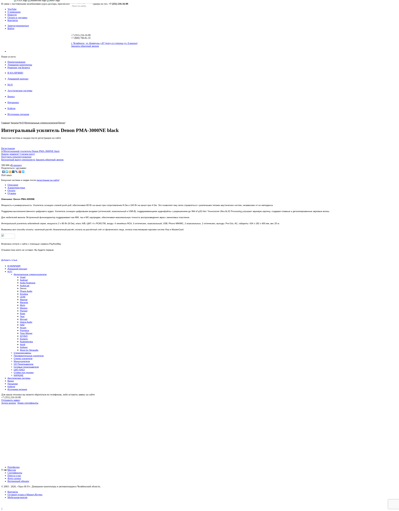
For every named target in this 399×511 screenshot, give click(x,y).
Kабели (11, 108)
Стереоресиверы (22, 353)
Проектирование (16, 62)
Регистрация (8, 148)
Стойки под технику (24, 372)
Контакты (12, 20)
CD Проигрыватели (23, 364)
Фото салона (14, 478)
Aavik (22, 344)
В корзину (16, 165)
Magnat (23, 299)
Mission (23, 308)
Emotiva (24, 294)
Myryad (23, 319)
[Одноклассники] (10, 172)
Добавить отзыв (9, 260)
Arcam (23, 327)
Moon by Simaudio (29, 350)
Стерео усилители (23, 358)
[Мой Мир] (13, 172)
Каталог (15, 123)
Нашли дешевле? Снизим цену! (18, 154)
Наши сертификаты (27, 403)
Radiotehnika (26, 341)
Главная (5, 123)
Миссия (11, 470)
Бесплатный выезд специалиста (18, 159)
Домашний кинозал (17, 78)
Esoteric (24, 339)
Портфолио (13, 467)
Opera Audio (26, 322)
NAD (22, 325)
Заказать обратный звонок (50, 159)
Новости (12, 14)
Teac (22, 316)
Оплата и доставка (17, 17)
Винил (11, 96)
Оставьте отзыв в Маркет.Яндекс (25, 494)
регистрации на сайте (48, 180)
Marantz (24, 302)
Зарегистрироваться (18, 25)
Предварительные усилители (29, 355)
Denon (61, 123)
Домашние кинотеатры (19, 64)
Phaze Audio (26, 291)
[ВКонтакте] (3, 172)
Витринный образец (18, 481)
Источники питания (18, 114)
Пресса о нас (14, 475)
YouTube (12, 9)
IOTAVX (24, 336)
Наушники (13, 102)
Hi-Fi (10, 84)
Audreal (24, 280)
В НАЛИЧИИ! (15, 73)
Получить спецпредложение (16, 156)
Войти (10, 28)
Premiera (24, 330)
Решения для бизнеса (18, 67)
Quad (22, 277)
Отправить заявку (10, 400)
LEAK (22, 297)
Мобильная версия (17, 497)
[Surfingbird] (23, 172)
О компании (14, 12)
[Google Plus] (20, 172)
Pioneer (24, 311)
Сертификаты (14, 472)
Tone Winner (26, 333)
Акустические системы (19, 90)
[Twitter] (6, 172)
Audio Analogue (27, 283)
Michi (22, 305)
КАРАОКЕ (18, 375)
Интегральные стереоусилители (41, 123)
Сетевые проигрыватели (26, 367)
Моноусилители (22, 361)
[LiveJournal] (16, 172)
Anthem (24, 347)
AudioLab (24, 285)
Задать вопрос (8, 403)
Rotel (22, 313)
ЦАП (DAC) (19, 369)
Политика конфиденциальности (18, 505)
